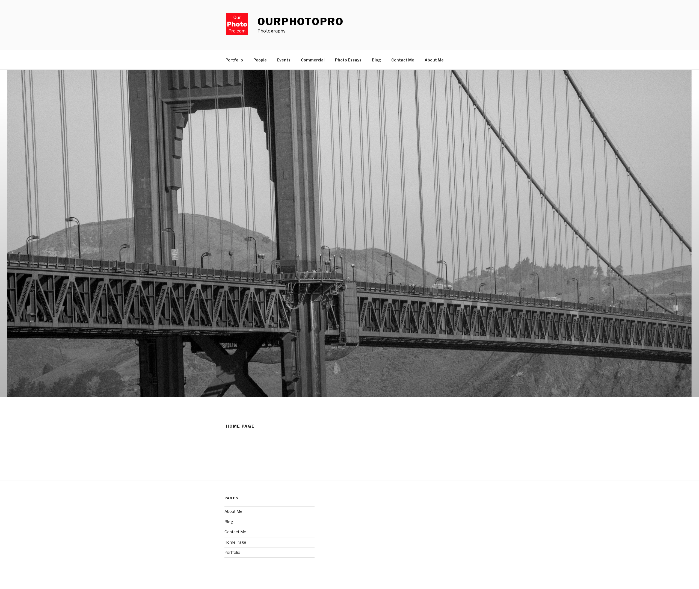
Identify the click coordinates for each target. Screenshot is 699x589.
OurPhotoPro (300, 22)
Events (284, 60)
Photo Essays (348, 60)
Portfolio (234, 60)
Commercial (313, 60)
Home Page (235, 542)
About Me (434, 60)
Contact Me (402, 60)
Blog (376, 60)
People (260, 60)
